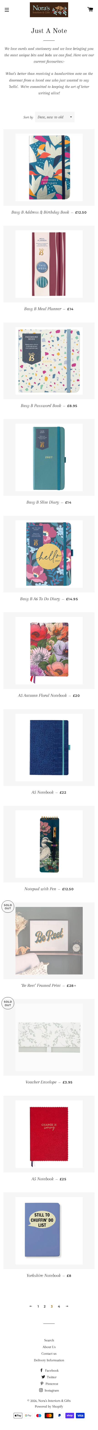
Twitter (51, 1377)
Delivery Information (49, 1360)
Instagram (51, 1390)
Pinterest (51, 1384)
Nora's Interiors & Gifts (54, 1401)
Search (49, 1340)
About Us (49, 1347)
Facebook (51, 1370)
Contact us (49, 1353)
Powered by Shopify (49, 1406)
